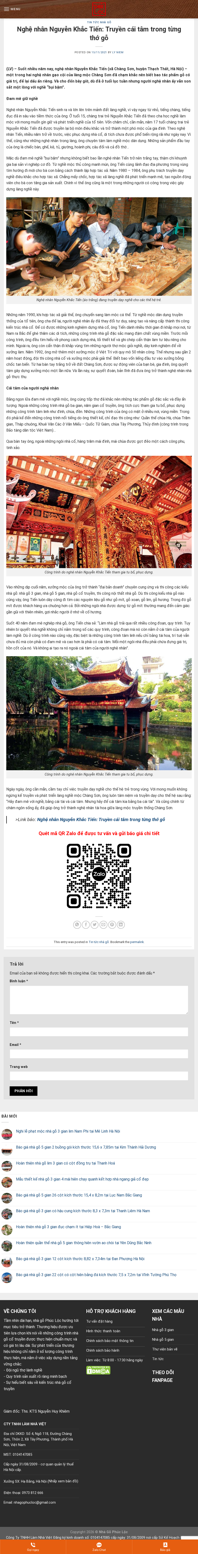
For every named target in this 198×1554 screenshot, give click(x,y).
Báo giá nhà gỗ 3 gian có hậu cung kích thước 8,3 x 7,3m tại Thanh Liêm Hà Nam (83, 1211)
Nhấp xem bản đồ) (63, 1481)
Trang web (19, 1067)
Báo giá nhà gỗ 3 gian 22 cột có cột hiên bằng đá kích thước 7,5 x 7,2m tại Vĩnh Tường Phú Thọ (96, 1274)
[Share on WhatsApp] (77, 925)
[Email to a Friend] (103, 925)
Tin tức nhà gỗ (99, 22)
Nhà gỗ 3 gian (163, 1330)
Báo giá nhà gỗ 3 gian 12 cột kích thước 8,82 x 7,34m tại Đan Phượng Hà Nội (80, 1259)
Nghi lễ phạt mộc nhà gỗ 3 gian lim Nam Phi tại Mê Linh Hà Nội (68, 1131)
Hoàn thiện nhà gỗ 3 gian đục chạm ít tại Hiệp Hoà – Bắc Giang (68, 1227)
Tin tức (158, 1359)
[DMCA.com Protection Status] (98, 1370)
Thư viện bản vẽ (164, 1349)
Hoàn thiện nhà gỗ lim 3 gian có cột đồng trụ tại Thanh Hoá (65, 1163)
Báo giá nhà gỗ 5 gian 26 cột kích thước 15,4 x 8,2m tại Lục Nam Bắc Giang (79, 1195)
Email (15, 1045)
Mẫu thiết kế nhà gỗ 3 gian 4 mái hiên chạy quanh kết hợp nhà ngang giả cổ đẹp (82, 1179)
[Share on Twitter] (95, 925)
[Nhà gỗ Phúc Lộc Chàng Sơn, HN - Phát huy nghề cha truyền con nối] (99, 9)
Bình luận (19, 981)
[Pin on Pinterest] (112, 925)
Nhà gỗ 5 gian (163, 1340)
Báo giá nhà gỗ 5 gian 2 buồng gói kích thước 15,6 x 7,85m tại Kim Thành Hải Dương (86, 1147)
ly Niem (117, 52)
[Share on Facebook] (86, 925)
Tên (14, 1023)
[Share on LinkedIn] (121, 925)
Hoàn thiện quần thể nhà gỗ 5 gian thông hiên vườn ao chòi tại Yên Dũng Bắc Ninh (83, 1243)
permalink (137, 942)
